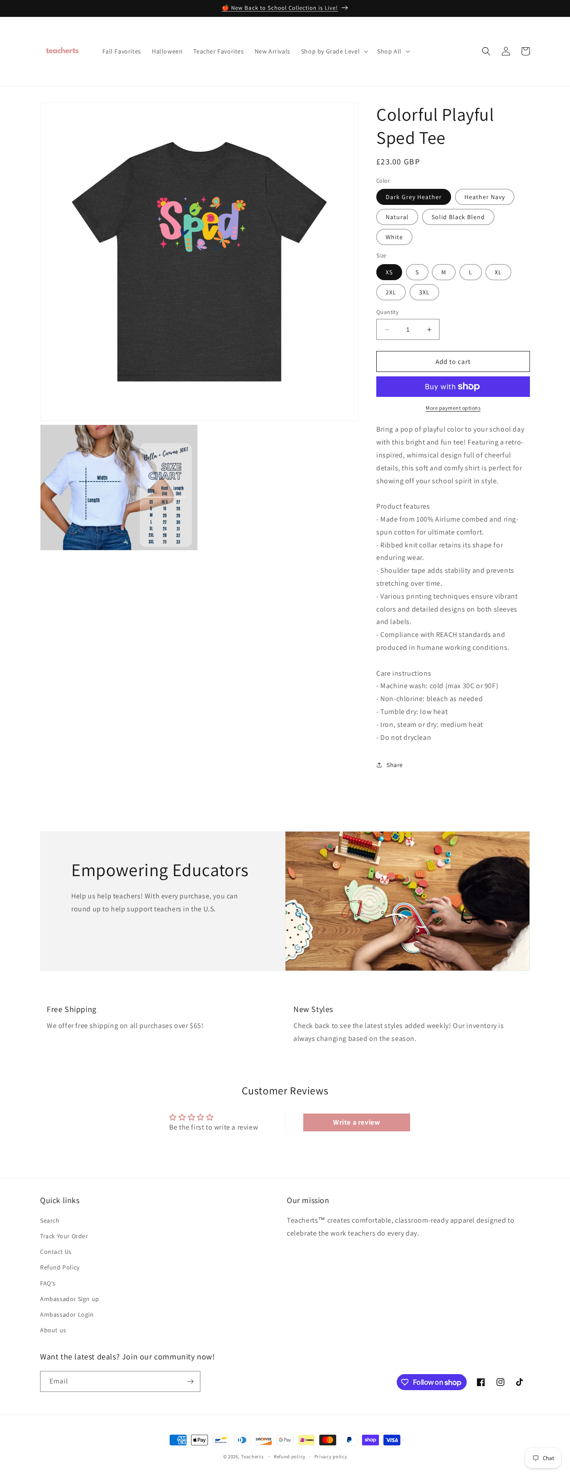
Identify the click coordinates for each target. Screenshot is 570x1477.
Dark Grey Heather (414, 197)
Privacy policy (330, 1456)
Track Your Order (64, 1236)
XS (389, 272)
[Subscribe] (190, 1381)
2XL (391, 292)
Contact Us (56, 1252)
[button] (334, 51)
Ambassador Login (67, 1314)
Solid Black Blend (458, 217)
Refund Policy (60, 1267)
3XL (424, 292)
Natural (397, 217)
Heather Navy (484, 197)
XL (498, 272)
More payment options (453, 407)
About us (53, 1330)
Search (50, 1220)
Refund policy (289, 1456)
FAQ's (48, 1283)
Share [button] (395, 765)
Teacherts (252, 1456)
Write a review (356, 1122)
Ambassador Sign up (69, 1299)
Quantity (387, 312)
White (394, 237)
